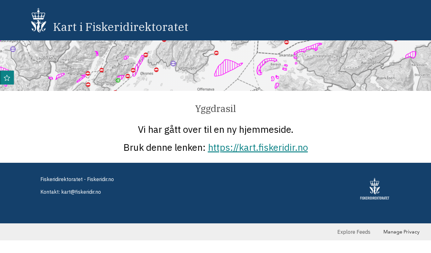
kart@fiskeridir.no (81, 192)
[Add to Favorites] (7, 78)
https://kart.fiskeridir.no (258, 147)
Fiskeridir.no (100, 179)
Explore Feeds (353, 232)
